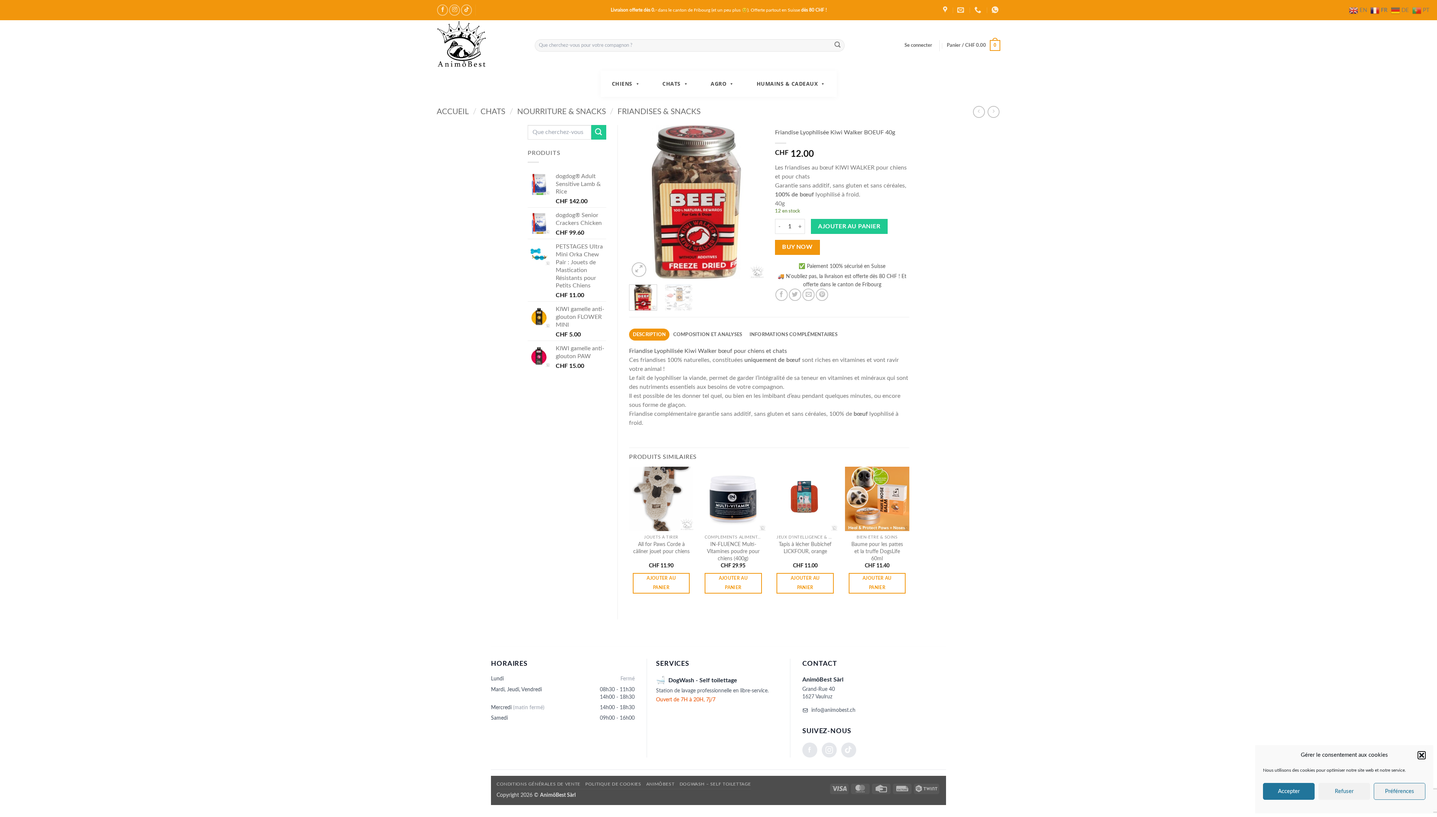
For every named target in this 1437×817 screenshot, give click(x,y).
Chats (671, 83)
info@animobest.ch (833, 710)
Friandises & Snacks (659, 112)
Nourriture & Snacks (561, 112)
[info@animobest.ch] (961, 10)
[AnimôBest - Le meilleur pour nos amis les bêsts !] (480, 45)
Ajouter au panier (849, 226)
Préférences (1399, 791)
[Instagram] (829, 750)
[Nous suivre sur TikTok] (466, 9)
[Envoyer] (837, 45)
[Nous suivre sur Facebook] (442, 9)
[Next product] (979, 112)
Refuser (1344, 791)
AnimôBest (660, 784)
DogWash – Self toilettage (715, 784)
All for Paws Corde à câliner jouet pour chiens (661, 548)
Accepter (1289, 791)
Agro (718, 83)
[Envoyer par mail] (808, 295)
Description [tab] (649, 334)
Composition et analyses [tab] (707, 334)
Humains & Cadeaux (787, 83)
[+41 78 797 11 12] (978, 10)
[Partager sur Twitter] (795, 295)
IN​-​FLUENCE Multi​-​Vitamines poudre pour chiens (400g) (733, 551)
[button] (1421, 755)
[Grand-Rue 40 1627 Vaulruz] (946, 10)
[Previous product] (993, 112)
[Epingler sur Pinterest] (822, 295)
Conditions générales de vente (538, 784)
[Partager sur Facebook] (781, 295)
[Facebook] (809, 750)
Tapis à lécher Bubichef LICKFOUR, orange (805, 548)
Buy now (797, 247)
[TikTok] (848, 750)
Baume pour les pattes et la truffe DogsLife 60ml (877, 551)
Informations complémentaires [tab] (794, 334)
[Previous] (641, 201)
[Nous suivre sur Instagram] (454, 9)
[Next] (751, 201)
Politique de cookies (613, 784)
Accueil (453, 112)
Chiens (622, 83)
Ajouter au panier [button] (661, 583)
